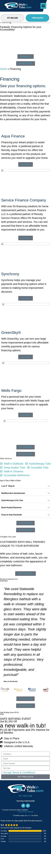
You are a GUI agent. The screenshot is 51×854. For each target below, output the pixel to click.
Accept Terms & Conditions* (19, 772)
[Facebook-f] (23, 806)
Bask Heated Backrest (11, 508)
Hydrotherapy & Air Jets (12, 500)
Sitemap (30, 812)
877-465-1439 (12, 18)
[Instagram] (28, 806)
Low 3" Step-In (8, 486)
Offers (29, 815)
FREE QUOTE (37, 18)
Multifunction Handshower (13, 493)
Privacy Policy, (23, 812)
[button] (43, 6)
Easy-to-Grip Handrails (11, 515)
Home (3, 68)
